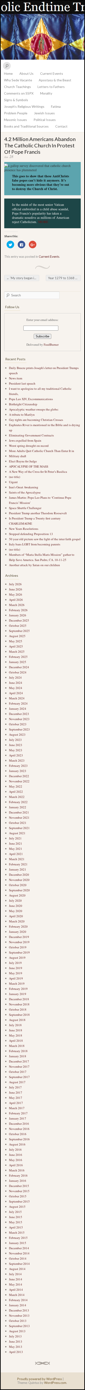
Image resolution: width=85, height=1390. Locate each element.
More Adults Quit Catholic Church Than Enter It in (41, 451)
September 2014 (19, 1263)
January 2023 (17, 771)
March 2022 (17, 797)
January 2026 (17, 615)
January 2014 (17, 1305)
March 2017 (17, 1108)
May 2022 (15, 786)
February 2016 (18, 1175)
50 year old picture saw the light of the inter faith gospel (45, 539)
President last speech (22, 383)
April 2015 (16, 1227)
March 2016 (17, 1170)
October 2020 (17, 885)
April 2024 (16, 693)
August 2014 (17, 1269)
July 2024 (15, 677)
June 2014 (15, 1279)
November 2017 (19, 1066)
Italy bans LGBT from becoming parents (34, 544)
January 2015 (17, 1243)
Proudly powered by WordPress (39, 1379)
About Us (26, 73)
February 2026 (18, 610)
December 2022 (19, 776)
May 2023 (15, 750)
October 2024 (17, 672)
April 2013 (16, 1352)
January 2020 (17, 931)
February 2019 (18, 989)
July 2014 (15, 1274)
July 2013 (15, 1336)
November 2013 (19, 1315)
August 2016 (17, 1144)
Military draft (17, 456)
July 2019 (15, 963)
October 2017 (17, 1072)
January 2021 (17, 869)
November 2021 (19, 817)
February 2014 (18, 1300)
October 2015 (17, 1196)
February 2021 (18, 864)
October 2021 (17, 823)
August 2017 (17, 1082)
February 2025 (18, 657)
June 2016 (15, 1155)
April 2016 (16, 1165)
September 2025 (19, 631)
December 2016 (19, 1123)
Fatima (56, 106)
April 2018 (16, 1040)
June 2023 (15, 745)
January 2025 (17, 662)
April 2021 (16, 854)
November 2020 (19, 880)
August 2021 (17, 833)
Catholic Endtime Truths (42, 30)
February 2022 (18, 802)
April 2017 (16, 1103)
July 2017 (15, 1087)
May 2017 (15, 1097)
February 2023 (18, 765)
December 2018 (19, 999)
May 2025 (15, 641)
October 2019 (17, 947)
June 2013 (15, 1341)
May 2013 (15, 1346)
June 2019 (15, 968)
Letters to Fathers (51, 87)
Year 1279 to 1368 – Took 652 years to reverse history (64, 278)
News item (15, 378)
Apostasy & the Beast (55, 80)
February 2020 (18, 926)
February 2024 (18, 703)
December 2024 (19, 667)
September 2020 (19, 890)
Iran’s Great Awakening (23, 487)
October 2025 (17, 625)
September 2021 (19, 828)
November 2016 (19, 1129)
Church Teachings (17, 87)
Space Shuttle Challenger (25, 508)
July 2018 (15, 1025)
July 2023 (15, 740)
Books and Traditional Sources (26, 126)
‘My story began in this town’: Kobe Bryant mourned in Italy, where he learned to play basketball (22, 278)
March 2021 (17, 859)
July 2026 (15, 584)
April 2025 (16, 646)
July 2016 (15, 1149)
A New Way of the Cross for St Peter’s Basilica (38, 471)
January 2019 (17, 994)
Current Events (51, 73)
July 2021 (15, 838)
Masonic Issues (15, 120)
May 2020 (15, 911)
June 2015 (15, 1217)
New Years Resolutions (24, 529)
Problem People (15, 113)
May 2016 (15, 1160)
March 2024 (17, 698)
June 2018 (15, 1030)
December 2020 (19, 874)
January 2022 (17, 807)
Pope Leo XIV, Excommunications (31, 399)
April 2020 (16, 916)
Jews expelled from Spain (25, 440)
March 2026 (17, 605)
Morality (46, 93)
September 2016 (19, 1139)
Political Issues (45, 120)
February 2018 (18, 1051)
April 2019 (16, 978)
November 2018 (19, 1004)
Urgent (13, 482)
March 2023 (17, 760)
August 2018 (17, 1020)
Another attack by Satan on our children (35, 565)
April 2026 (16, 599)
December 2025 (19, 620)
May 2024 (15, 688)
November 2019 (19, 942)
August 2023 (17, 734)
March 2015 (17, 1232)
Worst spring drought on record (29, 446)
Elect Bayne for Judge (23, 461)
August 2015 (17, 1206)
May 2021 (15, 848)
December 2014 (19, 1248)
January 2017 (17, 1118)
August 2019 (17, 957)
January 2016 (17, 1180)
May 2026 (15, 594)
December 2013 (19, 1310)
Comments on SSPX (19, 93)
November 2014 (19, 1253)
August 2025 (17, 636)
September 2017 (19, 1077)
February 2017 (18, 1113)
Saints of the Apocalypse (25, 492)
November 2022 (19, 781)
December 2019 (19, 937)
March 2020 (17, 921)
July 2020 (15, 900)
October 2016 (17, 1134)
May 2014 (15, 1284)
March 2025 (17, 651)
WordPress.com (55, 1383)
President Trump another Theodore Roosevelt (38, 513)
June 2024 (15, 682)
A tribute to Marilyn (22, 414)
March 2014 (17, 1295)
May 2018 (15, 1035)
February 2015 (18, 1238)
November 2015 (19, 1191)
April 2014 (16, 1289)
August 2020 (17, 895)
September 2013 (19, 1326)
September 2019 (19, 952)
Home (8, 73)
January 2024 (17, 708)
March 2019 (17, 983)
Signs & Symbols (16, 100)
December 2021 (19, 812)
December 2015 (19, 1186)
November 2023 (19, 719)
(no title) (14, 477)
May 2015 (15, 1222)
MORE (43, 221)
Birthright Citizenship (23, 404)
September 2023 (19, 729)
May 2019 (15, 973)
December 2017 (19, 1061)
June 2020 (15, 906)
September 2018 (19, 1014)
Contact (61, 126)
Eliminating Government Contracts (31, 435)
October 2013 (17, 1321)
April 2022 (16, 791)
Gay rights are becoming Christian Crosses (36, 420)
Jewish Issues (44, 113)
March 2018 (17, 1046)
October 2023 (17, 724)
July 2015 (15, 1212)
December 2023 (19, 714)
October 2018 (17, 1009)
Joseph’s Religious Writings (24, 106)
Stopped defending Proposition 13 (31, 534)
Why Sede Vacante (18, 80)
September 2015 (19, 1201)
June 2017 (15, 1092)
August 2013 (17, 1331)
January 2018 (17, 1056)
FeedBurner (51, 344)
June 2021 (15, 843)
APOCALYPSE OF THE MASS (28, 466)
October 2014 (17, 1258)
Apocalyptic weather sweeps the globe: (34, 409)
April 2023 (16, 755)
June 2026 (15, 589)
